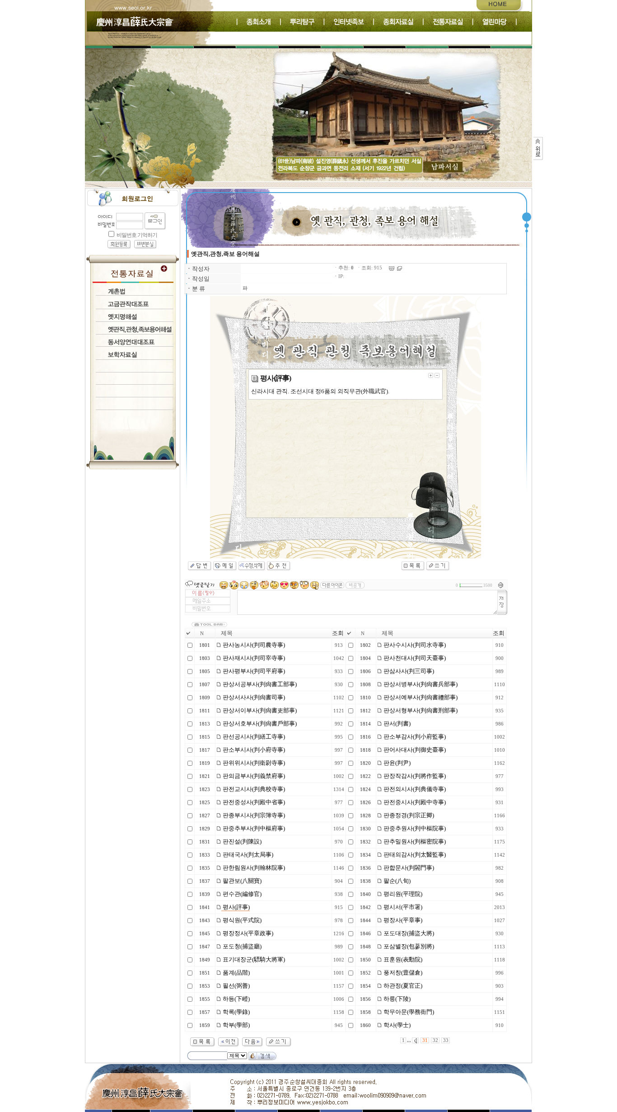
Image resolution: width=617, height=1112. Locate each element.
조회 (338, 633)
